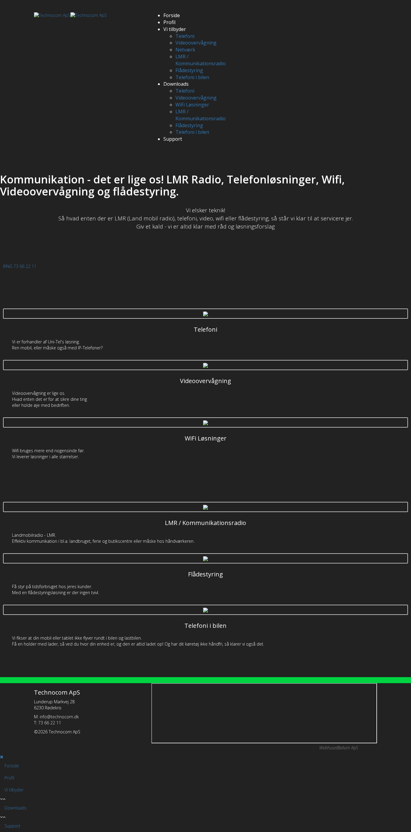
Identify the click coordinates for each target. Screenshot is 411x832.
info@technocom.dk (59, 717)
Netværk (185, 49)
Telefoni (184, 36)
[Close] (1, 757)
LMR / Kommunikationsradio (200, 60)
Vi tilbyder (174, 29)
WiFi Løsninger (192, 104)
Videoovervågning (196, 42)
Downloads (176, 84)
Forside (171, 15)
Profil (169, 22)
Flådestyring (189, 70)
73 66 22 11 (49, 723)
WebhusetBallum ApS (338, 748)
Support (172, 139)
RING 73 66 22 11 (19, 266)
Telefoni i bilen (192, 77)
